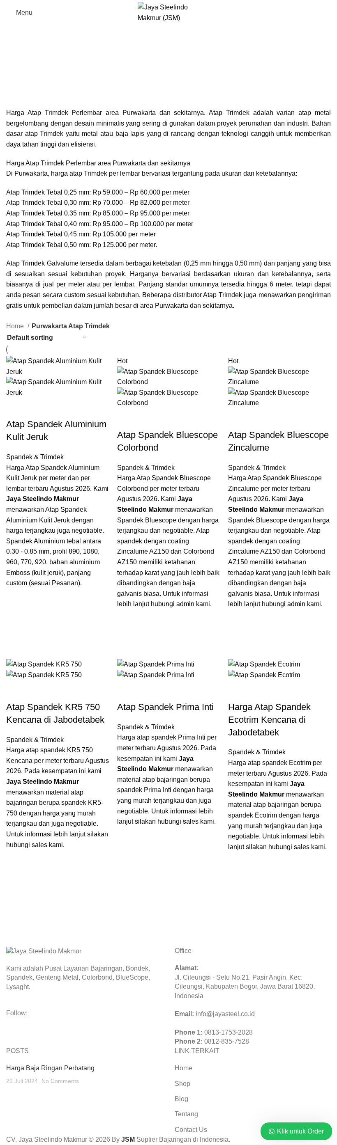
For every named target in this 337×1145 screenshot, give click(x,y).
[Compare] (16, 408)
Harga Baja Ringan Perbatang (50, 1068)
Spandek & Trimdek (35, 456)
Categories (23, 92)
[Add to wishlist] (16, 599)
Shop (182, 1083)
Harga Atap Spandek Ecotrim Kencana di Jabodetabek (269, 719)
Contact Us (191, 1129)
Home (15, 326)
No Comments (60, 1081)
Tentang (186, 1114)
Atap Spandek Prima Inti (165, 707)
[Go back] (16, 51)
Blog (181, 1098)
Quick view (16, 619)
